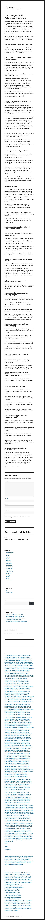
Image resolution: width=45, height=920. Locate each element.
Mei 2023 (8, 578)
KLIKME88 (11, 743)
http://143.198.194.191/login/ (11, 908)
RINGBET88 (26, 804)
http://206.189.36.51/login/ (11, 882)
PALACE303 (22, 779)
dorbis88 (12, 864)
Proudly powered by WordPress (16, 916)
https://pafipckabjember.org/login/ (13, 897)
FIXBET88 (7, 709)
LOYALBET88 (19, 750)
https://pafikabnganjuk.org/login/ (13, 895)
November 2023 (9, 568)
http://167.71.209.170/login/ (11, 905)
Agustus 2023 (9, 573)
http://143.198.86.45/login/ (24, 872)
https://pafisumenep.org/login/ (12, 889)
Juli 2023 (8, 575)
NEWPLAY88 (20, 764)
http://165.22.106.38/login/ (24, 879)
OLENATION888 (8, 774)
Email (6, 504)
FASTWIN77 (13, 701)
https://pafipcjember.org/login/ (12, 890)
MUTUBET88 (14, 760)
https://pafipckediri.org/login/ (12, 884)
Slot (18, 466)
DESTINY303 (27, 691)
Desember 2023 (9, 566)
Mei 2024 (8, 558)
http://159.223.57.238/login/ (24, 908)
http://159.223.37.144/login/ (24, 877)
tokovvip (7, 839)
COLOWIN (17, 673)
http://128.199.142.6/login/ (11, 902)
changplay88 (7, 849)
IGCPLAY (16, 740)
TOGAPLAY (18, 828)
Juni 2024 (8, 557)
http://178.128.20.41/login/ (23, 902)
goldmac (6, 852)
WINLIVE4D (28, 831)
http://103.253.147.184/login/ (24, 905)
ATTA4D (18, 662)
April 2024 (8, 560)
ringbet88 (27, 859)
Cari (5, 600)
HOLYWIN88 (27, 729)
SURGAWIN (7, 825)
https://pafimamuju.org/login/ (25, 882)
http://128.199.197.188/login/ (11, 903)
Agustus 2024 (9, 553)
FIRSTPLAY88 (13, 704)
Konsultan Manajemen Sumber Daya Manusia (16, 621)
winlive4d (7, 856)
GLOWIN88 (27, 720)
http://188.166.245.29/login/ (11, 880)
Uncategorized (9, 592)
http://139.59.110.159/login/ (23, 907)
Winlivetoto (10, 7)
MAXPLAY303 (20, 755)
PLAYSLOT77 (7, 789)
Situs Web (7, 510)
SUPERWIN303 (13, 820)
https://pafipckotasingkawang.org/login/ (14, 887)
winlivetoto (8, 466)
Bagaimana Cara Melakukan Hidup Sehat (15, 618)
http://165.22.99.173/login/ (11, 874)
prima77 (18, 838)
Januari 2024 (9, 565)
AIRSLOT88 (27, 657)
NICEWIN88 (13, 769)
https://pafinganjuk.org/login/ (12, 900)
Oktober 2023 (9, 570)
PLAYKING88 (13, 784)
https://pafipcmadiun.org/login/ (12, 892)
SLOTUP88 (21, 815)
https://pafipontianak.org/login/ (12, 898)
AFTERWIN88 (8, 655)
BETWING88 (11, 665)
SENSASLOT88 (8, 808)
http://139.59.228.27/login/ (11, 879)
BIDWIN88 (31, 668)
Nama (6, 498)
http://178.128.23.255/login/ (11, 910)
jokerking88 (22, 862)
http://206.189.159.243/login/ (11, 876)
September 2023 (9, 571)
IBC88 (30, 733)
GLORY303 (24, 717)
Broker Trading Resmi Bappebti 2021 (14, 614)
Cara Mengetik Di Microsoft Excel (13, 619)
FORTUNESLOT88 (9, 712)
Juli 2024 (8, 555)
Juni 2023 (8, 576)
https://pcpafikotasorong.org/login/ (13, 885)
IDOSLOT (15, 737)
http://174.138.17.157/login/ (23, 874)
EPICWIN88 (25, 696)
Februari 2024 (9, 563)
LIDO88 (27, 747)
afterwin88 (7, 857)
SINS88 (6, 813)
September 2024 (9, 552)
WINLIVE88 (18, 835)
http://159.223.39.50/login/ (11, 877)
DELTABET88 (24, 686)
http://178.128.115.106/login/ (25, 876)
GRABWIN (17, 725)
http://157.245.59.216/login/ (11, 872)
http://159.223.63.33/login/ (25, 900)
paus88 (6, 843)
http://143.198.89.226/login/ (25, 880)
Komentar (7, 481)
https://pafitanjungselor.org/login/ (13, 893)
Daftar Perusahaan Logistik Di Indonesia (15, 616)
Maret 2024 (8, 562)
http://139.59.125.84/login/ (11, 907)
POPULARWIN (14, 794)
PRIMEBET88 (21, 799)
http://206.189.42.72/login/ (24, 903)
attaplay (6, 859)
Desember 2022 (9, 579)
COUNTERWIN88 (23, 678)
